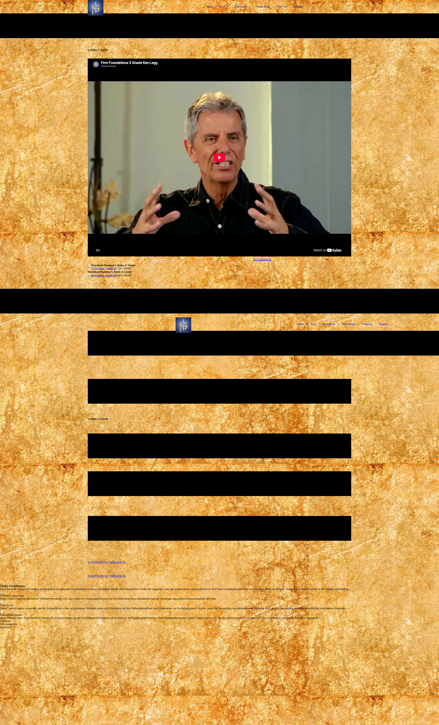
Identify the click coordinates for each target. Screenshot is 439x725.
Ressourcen (241, 6)
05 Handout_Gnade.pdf (104, 268)
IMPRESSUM (117, 562)
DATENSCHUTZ (98, 562)
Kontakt (298, 6)
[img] (118, 12)
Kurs (222, 6)
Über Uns (282, 6)
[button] (174, 621)
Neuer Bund (263, 6)
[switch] (1, 592)
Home (210, 6)
